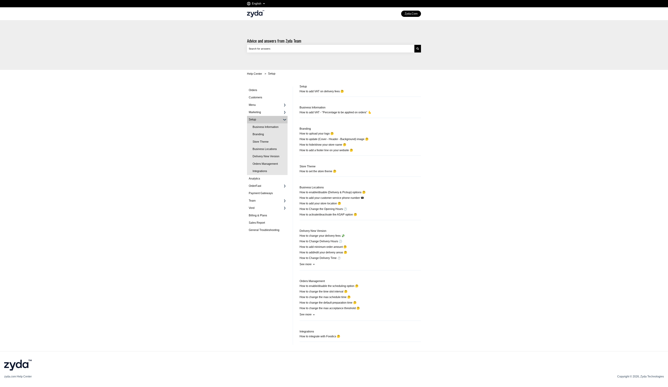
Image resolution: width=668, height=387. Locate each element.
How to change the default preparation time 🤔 (328, 302)
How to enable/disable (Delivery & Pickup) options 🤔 (333, 192)
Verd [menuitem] (252, 207)
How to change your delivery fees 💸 (322, 235)
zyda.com (411, 13)
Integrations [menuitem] (260, 171)
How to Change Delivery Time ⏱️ (320, 257)
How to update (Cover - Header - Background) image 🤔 (334, 139)
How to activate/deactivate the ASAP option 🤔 (328, 214)
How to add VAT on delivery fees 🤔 (322, 91)
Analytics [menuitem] (254, 178)
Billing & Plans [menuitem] (258, 215)
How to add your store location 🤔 (320, 203)
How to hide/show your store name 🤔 (323, 144)
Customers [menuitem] (255, 97)
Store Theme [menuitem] (261, 141)
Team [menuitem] (252, 200)
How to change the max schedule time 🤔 (325, 297)
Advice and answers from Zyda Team (274, 41)
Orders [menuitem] (253, 90)
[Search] (417, 48)
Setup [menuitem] (252, 119)
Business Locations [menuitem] (265, 149)
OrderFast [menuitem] (255, 185)
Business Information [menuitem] (266, 126)
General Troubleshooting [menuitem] (264, 230)
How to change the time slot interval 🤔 (324, 291)
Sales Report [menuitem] (257, 222)
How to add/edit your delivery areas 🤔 (323, 252)
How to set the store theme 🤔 (318, 171)
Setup (271, 73)
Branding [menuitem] (258, 134)
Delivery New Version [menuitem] (266, 156)
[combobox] (330, 48)
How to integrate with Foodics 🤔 (320, 336)
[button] (285, 105)
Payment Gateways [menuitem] (261, 193)
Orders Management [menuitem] (265, 163)
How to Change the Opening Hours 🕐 (323, 208)
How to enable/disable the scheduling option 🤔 (329, 285)
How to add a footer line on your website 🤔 (326, 150)
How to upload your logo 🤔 (317, 133)
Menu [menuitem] (252, 104)
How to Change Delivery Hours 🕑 (321, 241)
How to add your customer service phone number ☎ (332, 197)
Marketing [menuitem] (255, 112)
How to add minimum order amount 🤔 (323, 246)
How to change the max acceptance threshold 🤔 (330, 308)
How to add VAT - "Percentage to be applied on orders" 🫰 (335, 112)
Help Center (254, 73)
